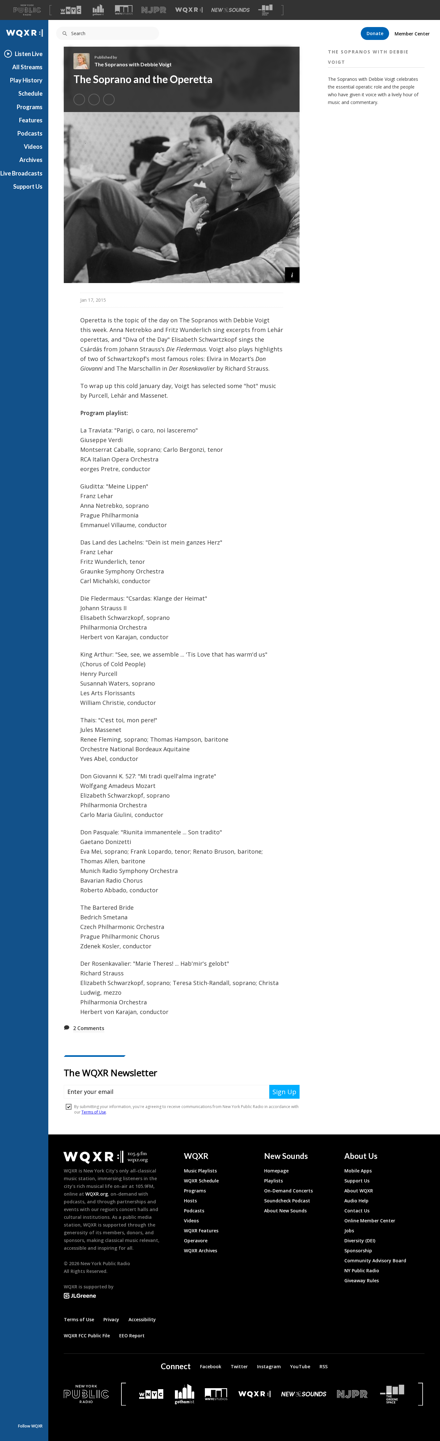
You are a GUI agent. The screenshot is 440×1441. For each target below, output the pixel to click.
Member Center (412, 34)
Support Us (28, 186)
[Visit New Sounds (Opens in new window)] (230, 10)
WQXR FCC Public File (87, 1335)
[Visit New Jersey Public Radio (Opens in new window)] (353, 1394)
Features (31, 120)
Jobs (349, 1231)
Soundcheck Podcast (287, 1201)
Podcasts (30, 133)
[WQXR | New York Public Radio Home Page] (24, 33)
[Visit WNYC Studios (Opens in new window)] (124, 9)
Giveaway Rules (361, 1280)
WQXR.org (96, 1194)
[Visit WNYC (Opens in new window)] (71, 10)
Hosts (190, 1201)
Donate (375, 33)
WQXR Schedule (201, 1181)
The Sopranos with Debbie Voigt (133, 64)
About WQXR (358, 1191)
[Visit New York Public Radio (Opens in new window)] (86, 1394)
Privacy (111, 1319)
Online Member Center (369, 1221)
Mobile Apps (358, 1171)
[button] (292, 274)
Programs (30, 106)
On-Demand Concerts (288, 1191)
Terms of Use (79, 1319)
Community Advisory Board (375, 1260)
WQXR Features (201, 1231)
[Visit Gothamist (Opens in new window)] (98, 10)
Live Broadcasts (21, 173)
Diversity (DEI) (359, 1240)
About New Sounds (285, 1211)
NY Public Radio (361, 1270)
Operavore (195, 1240)
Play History (26, 80)
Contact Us (356, 1211)
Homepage (276, 1171)
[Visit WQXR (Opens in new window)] (189, 10)
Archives (31, 159)
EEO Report (132, 1335)
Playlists (273, 1181)
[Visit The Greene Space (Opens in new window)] (265, 10)
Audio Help (356, 1201)
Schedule (30, 93)
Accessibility (142, 1319)
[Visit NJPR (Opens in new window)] (153, 10)
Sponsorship (358, 1250)
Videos (33, 146)
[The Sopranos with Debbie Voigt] (83, 61)
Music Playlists (200, 1171)
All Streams (27, 67)
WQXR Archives (200, 1250)
